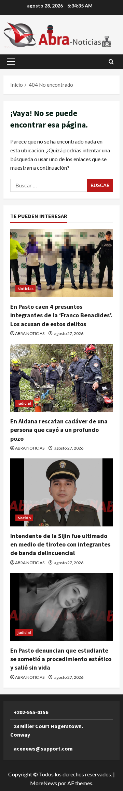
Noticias (25, 288)
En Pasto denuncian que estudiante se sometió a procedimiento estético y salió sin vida (60, 658)
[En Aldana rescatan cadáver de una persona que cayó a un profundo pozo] (61, 378)
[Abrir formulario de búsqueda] (111, 61)
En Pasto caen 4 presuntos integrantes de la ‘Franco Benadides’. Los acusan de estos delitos (61, 315)
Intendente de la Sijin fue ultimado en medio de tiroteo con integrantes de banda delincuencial (60, 544)
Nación (24, 517)
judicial (24, 403)
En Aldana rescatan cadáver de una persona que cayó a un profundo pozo (59, 429)
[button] (10, 61)
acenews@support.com (43, 748)
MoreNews (43, 783)
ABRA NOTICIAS (29, 333)
